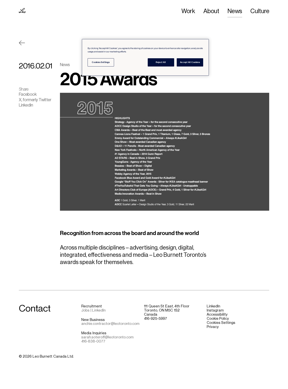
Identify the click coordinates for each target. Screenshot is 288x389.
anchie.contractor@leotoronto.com (110, 324)
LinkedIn (213, 306)
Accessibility (217, 314)
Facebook (28, 94)
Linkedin (26, 105)
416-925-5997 (155, 318)
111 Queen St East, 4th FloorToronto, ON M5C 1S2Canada (166, 310)
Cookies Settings (221, 323)
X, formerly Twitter (35, 99)
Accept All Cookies (190, 62)
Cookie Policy (218, 318)
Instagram (215, 310)
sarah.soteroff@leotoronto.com (107, 337)
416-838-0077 (93, 341)
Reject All (161, 62)
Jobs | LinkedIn (93, 310)
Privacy (213, 327)
